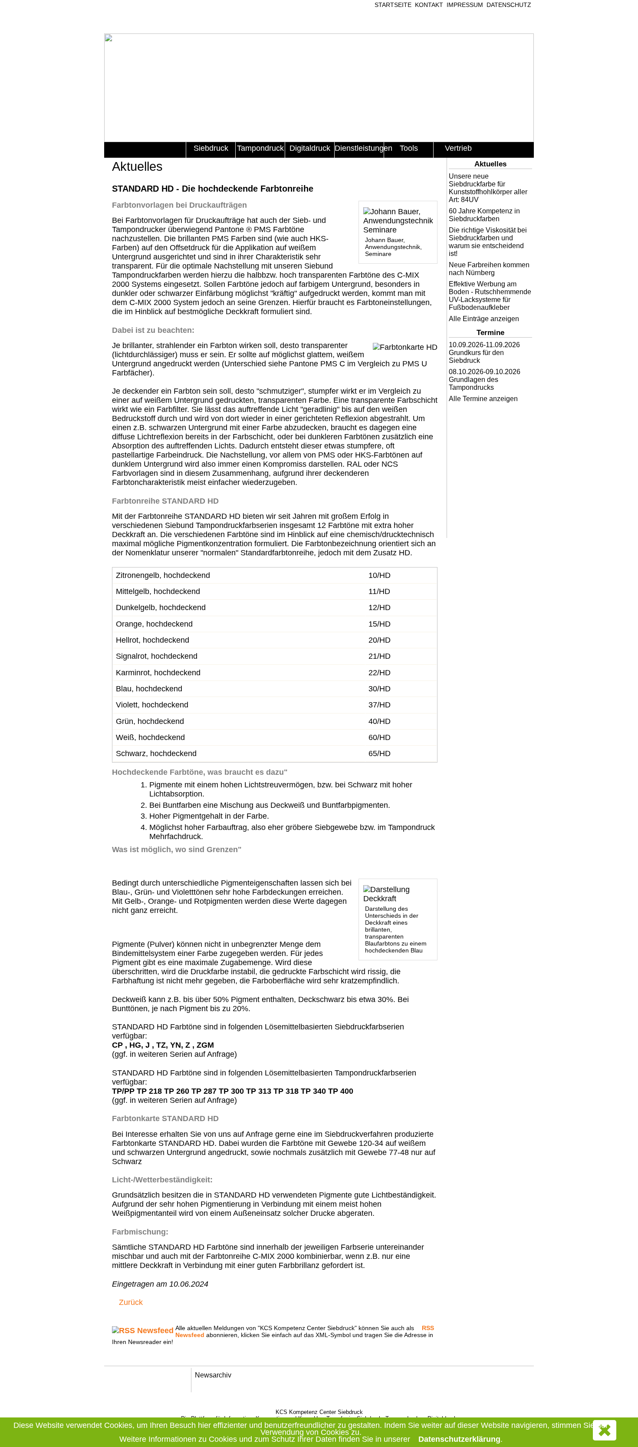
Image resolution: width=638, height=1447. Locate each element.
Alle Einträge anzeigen (484, 318)
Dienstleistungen (359, 148)
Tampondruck (260, 148)
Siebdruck (211, 148)
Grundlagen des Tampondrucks (473, 383)
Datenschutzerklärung (459, 1439)
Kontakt (429, 4)
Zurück (131, 1302)
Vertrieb (458, 148)
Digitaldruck (309, 148)
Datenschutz (509, 4)
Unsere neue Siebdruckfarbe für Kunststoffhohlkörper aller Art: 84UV (488, 188)
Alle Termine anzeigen (483, 398)
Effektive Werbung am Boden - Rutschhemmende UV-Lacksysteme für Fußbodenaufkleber (490, 295)
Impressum (465, 4)
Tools (409, 148)
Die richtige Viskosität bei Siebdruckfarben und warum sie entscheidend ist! (488, 241)
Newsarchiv (213, 1375)
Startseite (393, 4)
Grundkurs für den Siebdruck (476, 356)
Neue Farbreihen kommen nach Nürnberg (489, 268)
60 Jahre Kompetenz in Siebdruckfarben (484, 214)
